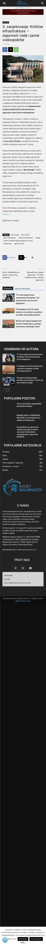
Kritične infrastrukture (26, 238)
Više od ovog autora (22, 289)
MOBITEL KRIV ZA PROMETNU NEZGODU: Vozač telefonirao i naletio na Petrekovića (29, 417)
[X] (10, 49)
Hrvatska (14, 19)
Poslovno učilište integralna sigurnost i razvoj (18, 241)
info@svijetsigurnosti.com (26, 550)
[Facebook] (4, 49)
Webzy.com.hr (26, 601)
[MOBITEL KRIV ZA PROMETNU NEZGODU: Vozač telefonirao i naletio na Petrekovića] (8, 419)
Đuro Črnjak (25, 235)
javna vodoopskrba (10, 238)
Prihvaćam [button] (23, 939)
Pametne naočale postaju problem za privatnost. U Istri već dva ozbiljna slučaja (30, 380)
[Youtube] (30, 568)
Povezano (8, 289)
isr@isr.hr (6, 214)
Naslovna (5, 19)
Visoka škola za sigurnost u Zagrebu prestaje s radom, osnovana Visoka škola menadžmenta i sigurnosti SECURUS (28, 432)
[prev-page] (4, 332)
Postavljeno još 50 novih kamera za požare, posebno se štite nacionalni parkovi (29, 312)
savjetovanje (8, 243)
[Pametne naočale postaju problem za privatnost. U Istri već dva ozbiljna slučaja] (8, 381)
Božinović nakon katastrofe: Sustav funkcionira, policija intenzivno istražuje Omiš (29, 324)
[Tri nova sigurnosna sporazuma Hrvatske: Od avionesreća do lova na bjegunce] (8, 298)
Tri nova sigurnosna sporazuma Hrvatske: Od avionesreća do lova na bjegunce (30, 356)
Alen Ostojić (15, 235)
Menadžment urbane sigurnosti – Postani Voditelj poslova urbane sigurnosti (34, 276)
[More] (32, 257)
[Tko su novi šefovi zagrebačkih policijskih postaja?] (8, 407)
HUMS (32, 93)
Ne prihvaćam (36, 939)
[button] (4, 3)
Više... (23, 942)
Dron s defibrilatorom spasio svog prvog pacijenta (11, 275)
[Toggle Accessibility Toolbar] (5, 940)
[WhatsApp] (16, 49)
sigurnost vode (19, 243)
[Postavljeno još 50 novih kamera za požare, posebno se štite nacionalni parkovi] (8, 310)
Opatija (38, 238)
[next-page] (7, 332)
